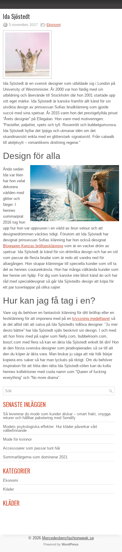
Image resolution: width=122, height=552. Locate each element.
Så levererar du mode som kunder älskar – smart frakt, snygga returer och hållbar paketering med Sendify (56, 416)
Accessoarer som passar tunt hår (31, 448)
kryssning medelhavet (91, 318)
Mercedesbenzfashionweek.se (68, 538)
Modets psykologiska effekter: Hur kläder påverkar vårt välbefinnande (50, 428)
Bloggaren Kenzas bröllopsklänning (33, 246)
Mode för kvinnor (17, 439)
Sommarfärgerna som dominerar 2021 (35, 457)
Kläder (8, 489)
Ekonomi (53, 25)
